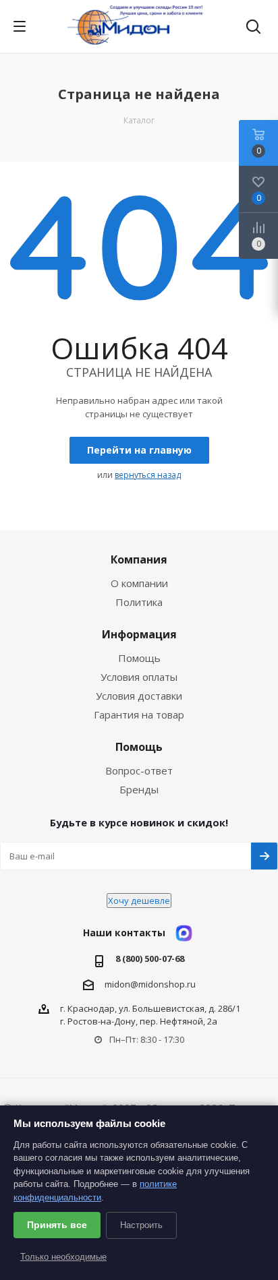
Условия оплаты (139, 676)
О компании (139, 583)
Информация (139, 634)
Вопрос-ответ (139, 770)
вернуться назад (148, 475)
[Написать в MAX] (184, 933)
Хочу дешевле (139, 900)
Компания (139, 559)
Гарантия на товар (139, 714)
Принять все (57, 1224)
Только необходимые (63, 1257)
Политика (139, 602)
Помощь (139, 658)
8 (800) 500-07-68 (149, 959)
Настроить (141, 1225)
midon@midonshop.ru (150, 984)
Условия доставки (139, 695)
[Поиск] (253, 28)
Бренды (139, 789)
